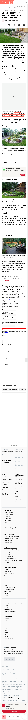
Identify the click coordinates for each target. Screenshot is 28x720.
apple (17, 669)
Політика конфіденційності (6, 494)
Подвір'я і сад (11, 7)
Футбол (6, 632)
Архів (16, 496)
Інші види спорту (8, 638)
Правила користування (5, 490)
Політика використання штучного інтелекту (6, 498)
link (15, 457)
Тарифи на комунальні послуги (12, 576)
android (6, 669)
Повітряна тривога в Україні (11, 536)
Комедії (6, 593)
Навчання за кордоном (10, 611)
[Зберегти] (24, 25)
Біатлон (6, 636)
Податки (6, 578)
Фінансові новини (9, 573)
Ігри (16, 501)
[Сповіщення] (26, 2)
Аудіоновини (7, 520)
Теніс (5, 634)
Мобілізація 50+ (8, 552)
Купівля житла (8, 621)
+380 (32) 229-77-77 (10, 697)
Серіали (6, 596)
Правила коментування (18, 483)
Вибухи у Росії (8, 540)
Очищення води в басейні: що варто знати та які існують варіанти (13, 230)
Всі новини (7, 510)
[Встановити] (14, 708)
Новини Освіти (8, 601)
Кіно (5, 585)
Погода (6, 522)
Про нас (4, 474)
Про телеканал (5, 482)
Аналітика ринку (8, 618)
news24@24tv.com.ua (7, 451)
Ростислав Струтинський (11, 20)
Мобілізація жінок (9, 554)
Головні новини (8, 512)
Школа (6, 605)
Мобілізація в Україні (11, 548)
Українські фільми (9, 589)
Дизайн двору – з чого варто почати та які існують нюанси (21, 7)
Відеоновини (7, 518)
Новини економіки (10, 567)
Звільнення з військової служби (12, 550)
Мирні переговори (9, 534)
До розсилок (9, 659)
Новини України (8, 514)
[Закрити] (25, 705)
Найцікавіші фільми (9, 587)
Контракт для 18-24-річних (11, 556)
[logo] (10, 2)
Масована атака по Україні (11, 538)
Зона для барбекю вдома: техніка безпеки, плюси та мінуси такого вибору (13, 113)
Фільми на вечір (8, 591)
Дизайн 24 (4, 7)
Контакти (17, 488)
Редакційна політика (7, 479)
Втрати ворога (8, 542)
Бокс (5, 630)
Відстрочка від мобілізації (11, 558)
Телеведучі (4, 484)
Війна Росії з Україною (11, 528)
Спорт (6, 628)
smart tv (6, 673)
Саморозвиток (8, 609)
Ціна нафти (7, 569)
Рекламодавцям (5, 487)
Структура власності (20, 493)
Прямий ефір (7, 516)
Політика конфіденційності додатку (19, 475)
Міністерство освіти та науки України (13, 603)
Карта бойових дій (9, 532)
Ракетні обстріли (8, 530)
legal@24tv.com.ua (20, 698)
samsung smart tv (17, 673)
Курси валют (7, 571)
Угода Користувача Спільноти (19, 480)
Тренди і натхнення (9, 623)
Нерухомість (8, 617)
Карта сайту (18, 499)
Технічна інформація (20, 486)
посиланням (5, 280)
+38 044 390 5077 (19, 451)
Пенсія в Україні (8, 580)
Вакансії (17, 491)
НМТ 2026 (6, 607)
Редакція (4, 477)
